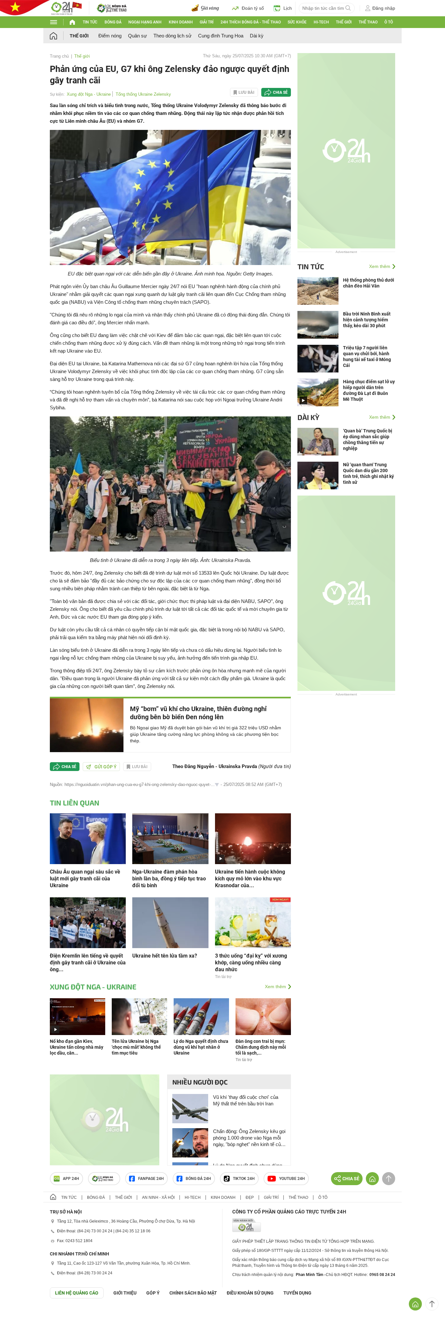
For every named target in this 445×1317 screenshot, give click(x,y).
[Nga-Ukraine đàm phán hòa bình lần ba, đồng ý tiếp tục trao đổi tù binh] (170, 838)
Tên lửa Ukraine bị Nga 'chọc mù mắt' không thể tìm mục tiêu (136, 1047)
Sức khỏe (297, 22)
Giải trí (206, 22)
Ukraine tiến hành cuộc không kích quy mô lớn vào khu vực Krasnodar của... (250, 879)
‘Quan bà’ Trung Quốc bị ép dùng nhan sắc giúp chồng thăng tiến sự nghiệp (367, 439)
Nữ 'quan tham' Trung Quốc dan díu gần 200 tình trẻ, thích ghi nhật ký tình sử (368, 473)
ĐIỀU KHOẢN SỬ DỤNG (250, 1293)
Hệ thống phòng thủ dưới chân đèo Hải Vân (368, 282)
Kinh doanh (181, 22)
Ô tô (388, 22)
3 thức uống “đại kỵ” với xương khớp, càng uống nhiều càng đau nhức (251, 963)
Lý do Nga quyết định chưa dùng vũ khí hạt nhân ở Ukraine (201, 1047)
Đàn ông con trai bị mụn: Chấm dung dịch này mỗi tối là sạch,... (261, 1047)
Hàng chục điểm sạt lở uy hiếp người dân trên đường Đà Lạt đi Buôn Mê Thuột (369, 390)
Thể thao (368, 22)
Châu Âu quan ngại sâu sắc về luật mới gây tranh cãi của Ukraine (85, 879)
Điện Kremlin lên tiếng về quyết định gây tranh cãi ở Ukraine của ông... (88, 963)
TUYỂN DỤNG (297, 1293)
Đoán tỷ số (253, 8)
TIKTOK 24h (244, 1178)
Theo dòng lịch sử (172, 35)
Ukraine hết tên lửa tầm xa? (164, 956)
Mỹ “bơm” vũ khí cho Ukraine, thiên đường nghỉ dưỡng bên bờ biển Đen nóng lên (198, 713)
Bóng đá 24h (198, 1178)
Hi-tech (321, 22)
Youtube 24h (292, 1178)
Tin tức (90, 22)
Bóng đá (113, 22)
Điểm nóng (110, 35)
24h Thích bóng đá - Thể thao (251, 22)
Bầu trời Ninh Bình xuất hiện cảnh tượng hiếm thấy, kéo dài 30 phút (367, 319)
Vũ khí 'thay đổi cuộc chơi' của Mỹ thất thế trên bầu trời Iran (245, 1100)
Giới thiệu (124, 1293)
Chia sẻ (280, 92)
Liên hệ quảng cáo (76, 1293)
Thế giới (344, 22)
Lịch (287, 8)
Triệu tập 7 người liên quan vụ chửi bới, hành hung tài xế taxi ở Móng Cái (367, 356)
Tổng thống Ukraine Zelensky (143, 94)
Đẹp (250, 1197)
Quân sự (137, 35)
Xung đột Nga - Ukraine (89, 94)
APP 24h (71, 1178)
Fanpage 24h (151, 1178)
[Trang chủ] (60, 35)
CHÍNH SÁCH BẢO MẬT (193, 1293)
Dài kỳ (257, 35)
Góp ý (153, 1293)
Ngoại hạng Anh (145, 22)
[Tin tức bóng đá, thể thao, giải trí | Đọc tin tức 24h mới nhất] (66, 7)
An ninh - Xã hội (158, 1197)
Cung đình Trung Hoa (220, 35)
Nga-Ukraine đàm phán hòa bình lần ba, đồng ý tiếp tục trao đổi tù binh (169, 879)
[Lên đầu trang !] (431, 1303)
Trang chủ (59, 56)
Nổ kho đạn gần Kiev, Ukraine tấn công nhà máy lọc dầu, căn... (76, 1047)
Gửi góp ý (105, 766)
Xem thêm (275, 986)
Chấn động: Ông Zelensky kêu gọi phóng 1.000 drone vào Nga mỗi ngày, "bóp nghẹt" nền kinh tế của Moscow (249, 1138)
